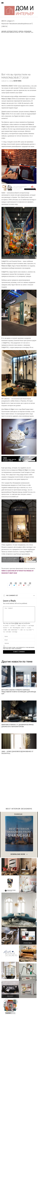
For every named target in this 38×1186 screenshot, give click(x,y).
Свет (22, 32)
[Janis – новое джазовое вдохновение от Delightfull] (19, 741)
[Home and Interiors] (5, 5)
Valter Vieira (17, 81)
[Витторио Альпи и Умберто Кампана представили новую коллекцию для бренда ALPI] (19, 676)
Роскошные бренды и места (10, 32)
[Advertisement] (19, 54)
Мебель (20, 31)
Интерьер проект (12, 31)
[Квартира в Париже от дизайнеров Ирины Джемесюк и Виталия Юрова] (19, 711)
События (27, 32)
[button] (35, 834)
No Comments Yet (12, 595)
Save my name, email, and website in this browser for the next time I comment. (18, 648)
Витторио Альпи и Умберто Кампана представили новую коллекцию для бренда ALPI (18, 691)
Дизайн (3, 31)
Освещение (27, 31)
